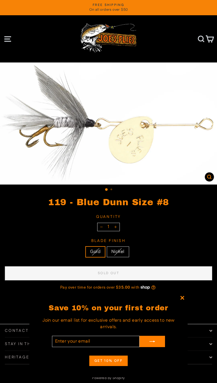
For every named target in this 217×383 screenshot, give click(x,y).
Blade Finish (108, 241)
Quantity (108, 217)
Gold (95, 251)
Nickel (117, 251)
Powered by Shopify (108, 378)
